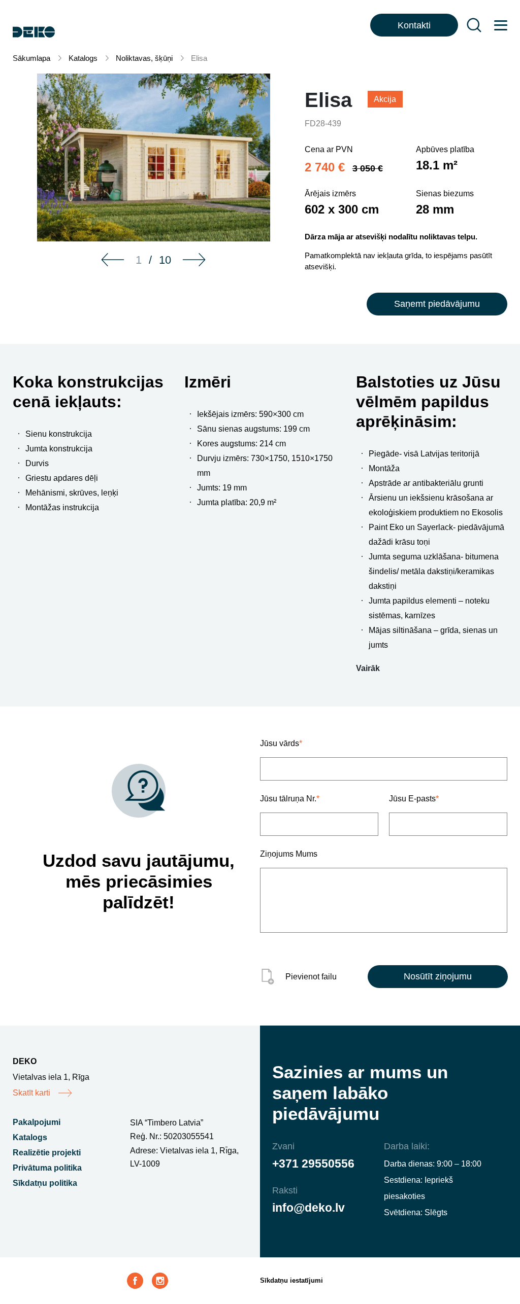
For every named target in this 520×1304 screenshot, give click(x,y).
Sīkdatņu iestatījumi (291, 1280)
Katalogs (83, 58)
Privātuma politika (47, 1168)
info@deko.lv (308, 1207)
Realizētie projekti (47, 1152)
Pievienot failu (311, 976)
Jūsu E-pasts (414, 798)
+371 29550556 (313, 1163)
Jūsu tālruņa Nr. (289, 798)
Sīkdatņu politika (45, 1183)
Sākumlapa (31, 58)
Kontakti (414, 25)
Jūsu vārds (281, 743)
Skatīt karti (31, 1092)
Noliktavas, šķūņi (144, 58)
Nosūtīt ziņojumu (438, 976)
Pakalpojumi (36, 1122)
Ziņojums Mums (288, 854)
